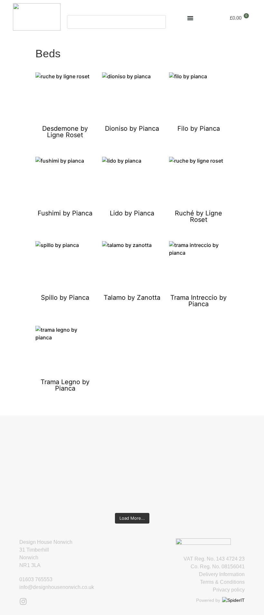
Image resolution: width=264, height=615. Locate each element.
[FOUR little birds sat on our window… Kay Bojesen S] (23, 457)
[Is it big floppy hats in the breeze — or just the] (196, 461)
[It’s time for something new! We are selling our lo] (110, 461)
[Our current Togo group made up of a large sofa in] (153, 453)
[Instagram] (23, 601)
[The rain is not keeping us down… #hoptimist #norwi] (67, 445)
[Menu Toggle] (190, 18)
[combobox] (116, 22)
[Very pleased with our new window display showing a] (240, 464)
